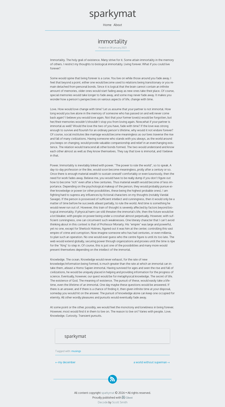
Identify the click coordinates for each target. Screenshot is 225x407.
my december (66, 362)
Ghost (129, 397)
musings (76, 351)
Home (107, 25)
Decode (103, 402)
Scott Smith (119, 402)
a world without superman (150, 362)
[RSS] (112, 379)
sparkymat (112, 13)
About (118, 25)
